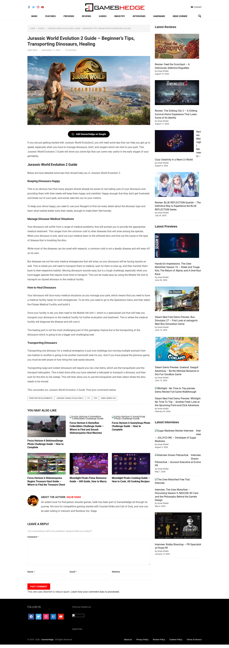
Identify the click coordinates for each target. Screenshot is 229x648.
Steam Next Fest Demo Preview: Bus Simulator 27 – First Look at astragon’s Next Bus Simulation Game (176, 321)
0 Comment (70, 50)
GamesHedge (47, 639)
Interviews (139, 16)
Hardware (159, 16)
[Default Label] (53, 616)
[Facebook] (31, 616)
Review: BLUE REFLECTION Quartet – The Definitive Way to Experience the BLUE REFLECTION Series (178, 206)
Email (73, 572)
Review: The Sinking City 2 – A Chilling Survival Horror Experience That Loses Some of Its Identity (176, 114)
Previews (69, 16)
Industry (119, 16)
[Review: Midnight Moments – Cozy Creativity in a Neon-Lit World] (174, 141)
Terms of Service (194, 639)
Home (32, 28)
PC (88, 398)
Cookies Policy (175, 639)
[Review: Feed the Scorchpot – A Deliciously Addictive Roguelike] (177, 47)
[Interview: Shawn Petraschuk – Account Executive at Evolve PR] (171, 455)
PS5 (95, 398)
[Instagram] (46, 616)
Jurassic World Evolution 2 (69, 398)
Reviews (86, 16)
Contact (197, 7)
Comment (32, 537)
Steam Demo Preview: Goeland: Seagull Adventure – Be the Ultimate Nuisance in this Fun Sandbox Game (177, 371)
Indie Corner (180, 16)
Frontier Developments (40, 398)
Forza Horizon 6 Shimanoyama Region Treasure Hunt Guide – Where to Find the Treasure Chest (46, 481)
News (34, 16)
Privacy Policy (142, 639)
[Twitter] (38, 616)
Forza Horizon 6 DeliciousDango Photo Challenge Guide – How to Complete (45, 444)
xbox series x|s (108, 398)
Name (31, 572)
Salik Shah (32, 50)
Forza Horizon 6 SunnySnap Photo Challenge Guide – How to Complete (131, 426)
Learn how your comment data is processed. (95, 591)
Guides (103, 16)
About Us (128, 639)
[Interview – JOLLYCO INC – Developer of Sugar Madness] (174, 430)
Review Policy (159, 639)
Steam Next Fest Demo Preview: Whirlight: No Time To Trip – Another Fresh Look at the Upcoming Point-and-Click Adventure (178, 402)
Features (50, 16)
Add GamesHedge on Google (91, 134)
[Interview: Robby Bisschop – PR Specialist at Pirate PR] (178, 526)
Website (116, 572)
